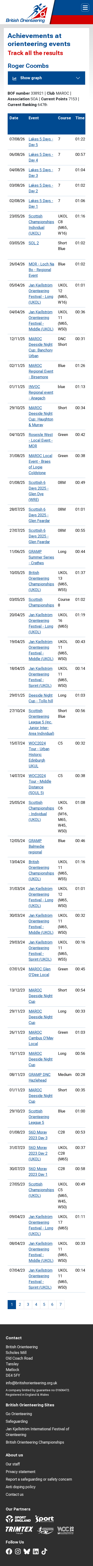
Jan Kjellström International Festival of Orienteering (37, 1432)
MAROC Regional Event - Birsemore (41, 371)
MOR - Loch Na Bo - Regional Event (41, 270)
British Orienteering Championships (35, 1442)
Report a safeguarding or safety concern (39, 1479)
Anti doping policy (21, 1487)
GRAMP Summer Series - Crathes (41, 557)
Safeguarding (17, 1421)
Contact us (15, 1494)
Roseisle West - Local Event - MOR (41, 440)
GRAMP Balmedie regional (36, 846)
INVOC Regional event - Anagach (41, 392)
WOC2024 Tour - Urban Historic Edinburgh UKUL (39, 754)
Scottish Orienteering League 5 (39, 1117)
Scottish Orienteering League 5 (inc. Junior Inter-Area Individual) (41, 722)
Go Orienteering (19, 1414)
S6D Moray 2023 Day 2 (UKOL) (38, 1153)
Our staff (13, 1464)
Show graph (31, 78)
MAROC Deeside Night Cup (40, 996)
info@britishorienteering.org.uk (31, 1383)
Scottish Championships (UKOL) (41, 1190)
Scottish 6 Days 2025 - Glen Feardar (39, 515)
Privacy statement (20, 1471)
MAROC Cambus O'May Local (41, 1038)
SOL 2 (34, 243)
